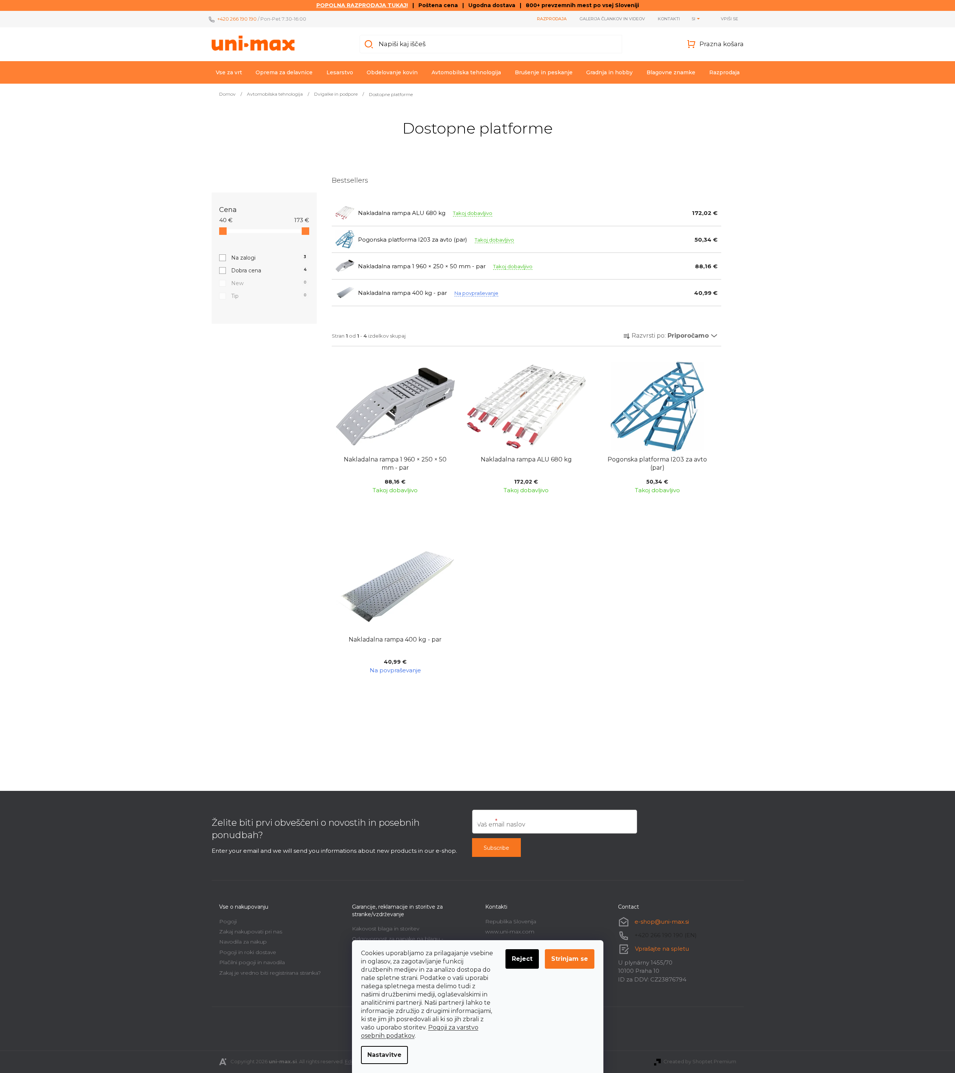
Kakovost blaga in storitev (385, 928)
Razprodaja (552, 18)
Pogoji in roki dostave (247, 952)
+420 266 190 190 (237, 19)
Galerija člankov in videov (612, 18)
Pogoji (228, 921)
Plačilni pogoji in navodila (252, 962)
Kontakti (669, 18)
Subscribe (496, 848)
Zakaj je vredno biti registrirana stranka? (270, 972)
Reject (522, 958)
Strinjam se (569, 958)
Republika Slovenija (510, 921)
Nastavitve (384, 1054)
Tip (269, 296)
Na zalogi (269, 257)
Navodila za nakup (243, 941)
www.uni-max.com (509, 931)
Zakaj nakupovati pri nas (250, 931)
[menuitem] (229, 72)
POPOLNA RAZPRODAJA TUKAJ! (362, 5)
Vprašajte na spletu (662, 948)
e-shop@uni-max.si (662, 921)
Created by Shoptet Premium (699, 1061)
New (269, 283)
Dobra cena (269, 270)
